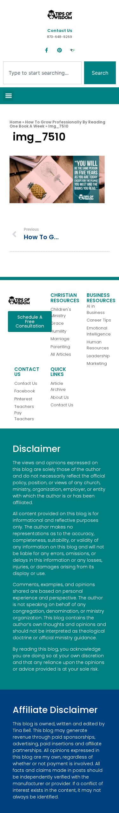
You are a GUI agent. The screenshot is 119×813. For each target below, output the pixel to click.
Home (15, 122)
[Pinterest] (59, 50)
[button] (8, 96)
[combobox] (42, 72)
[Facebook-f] (46, 50)
